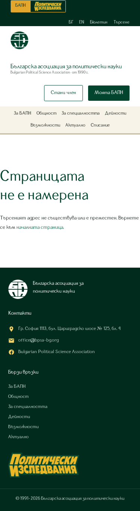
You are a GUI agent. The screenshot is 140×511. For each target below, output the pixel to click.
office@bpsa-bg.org (38, 340)
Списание (100, 125)
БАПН (20, 5)
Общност (46, 113)
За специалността (81, 113)
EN (81, 22)
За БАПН (22, 113)
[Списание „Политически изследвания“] (48, 6)
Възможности (45, 125)
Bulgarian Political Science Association (56, 352)
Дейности (115, 113)
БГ (71, 22)
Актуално (75, 125)
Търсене (121, 22)
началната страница (39, 227)
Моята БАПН (108, 92)
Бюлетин (99, 22)
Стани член (63, 92)
